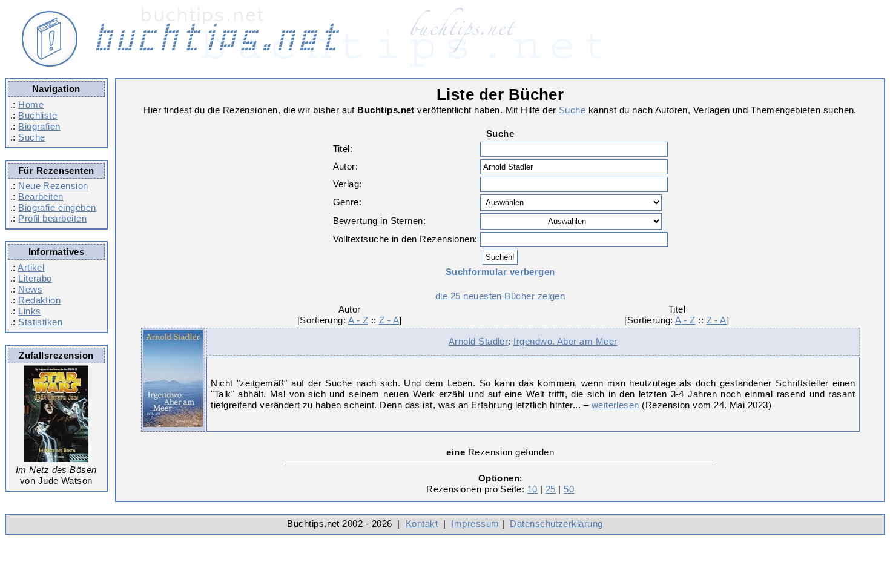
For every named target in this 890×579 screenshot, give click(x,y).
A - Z (358, 320)
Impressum (475, 523)
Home (31, 104)
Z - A (389, 320)
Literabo (35, 278)
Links (29, 311)
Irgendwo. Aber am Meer (565, 341)
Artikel (31, 267)
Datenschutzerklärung (556, 523)
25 (551, 489)
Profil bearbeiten (52, 218)
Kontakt (422, 523)
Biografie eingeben (57, 207)
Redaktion (39, 300)
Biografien (39, 126)
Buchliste (37, 115)
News (30, 289)
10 (532, 489)
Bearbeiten (41, 196)
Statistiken (40, 322)
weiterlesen (615, 405)
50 (569, 489)
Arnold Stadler (478, 341)
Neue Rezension (53, 185)
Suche (31, 137)
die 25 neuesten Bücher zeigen (500, 296)
